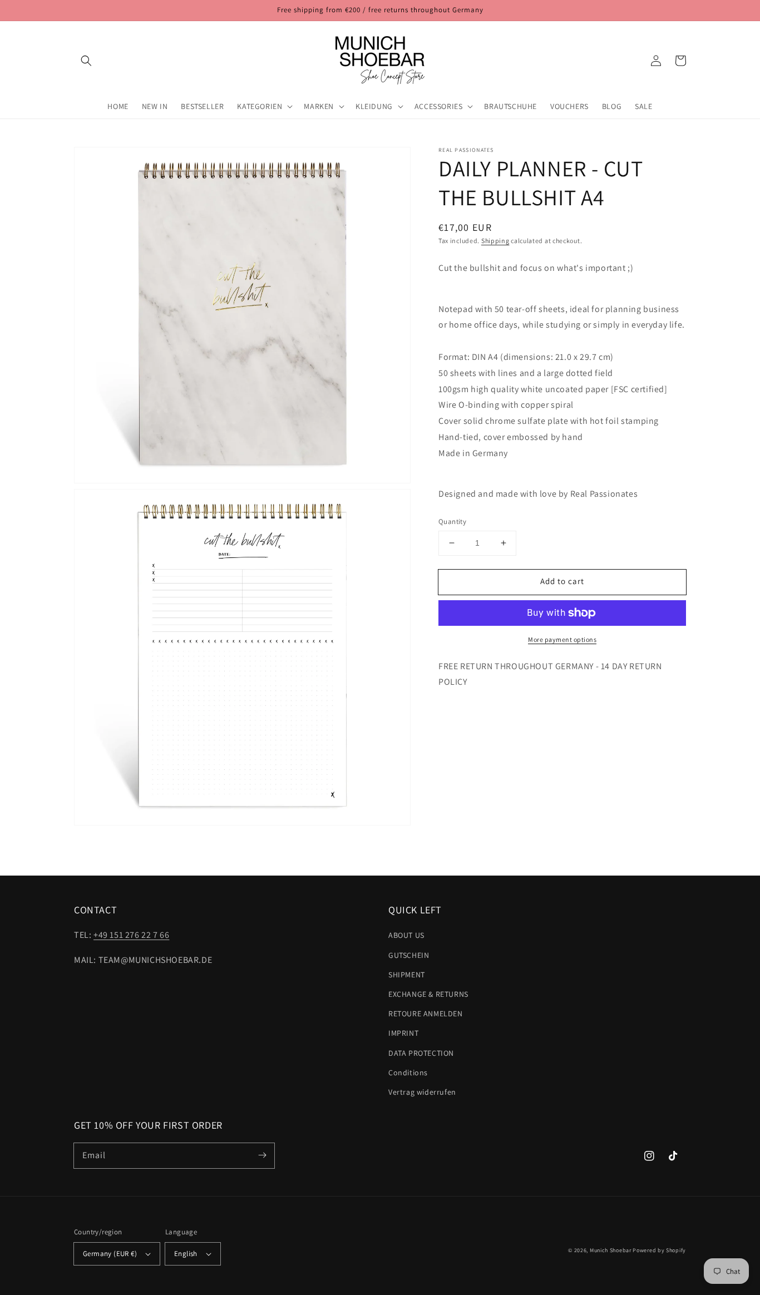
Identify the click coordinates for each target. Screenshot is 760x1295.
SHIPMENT (406, 975)
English (186, 1253)
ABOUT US (406, 935)
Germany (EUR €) (110, 1253)
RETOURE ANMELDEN (425, 1014)
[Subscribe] (262, 1155)
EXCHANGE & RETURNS (428, 994)
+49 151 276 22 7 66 (131, 935)
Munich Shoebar (610, 1250)
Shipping (495, 240)
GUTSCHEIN (408, 955)
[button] (86, 60)
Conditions (408, 1072)
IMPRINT (403, 1033)
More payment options (562, 639)
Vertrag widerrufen (422, 1092)
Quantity (452, 521)
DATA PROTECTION (421, 1053)
